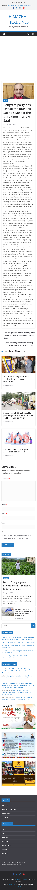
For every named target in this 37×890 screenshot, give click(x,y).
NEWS (5, 100)
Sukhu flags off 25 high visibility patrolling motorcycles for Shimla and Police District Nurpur (18, 415)
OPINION (6, 578)
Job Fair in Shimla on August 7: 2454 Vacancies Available (16, 450)
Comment (6, 479)
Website (4, 523)
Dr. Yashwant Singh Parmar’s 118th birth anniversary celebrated (16, 379)
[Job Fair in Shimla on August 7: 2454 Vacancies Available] (18, 430)
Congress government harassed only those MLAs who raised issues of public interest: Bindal (19, 335)
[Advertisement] (18, 55)
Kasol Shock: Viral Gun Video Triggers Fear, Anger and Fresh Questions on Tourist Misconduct (17, 671)
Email (4, 514)
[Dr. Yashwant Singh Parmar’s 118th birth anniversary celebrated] (18, 357)
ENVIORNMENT (6, 845)
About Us (4, 806)
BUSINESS (5, 841)
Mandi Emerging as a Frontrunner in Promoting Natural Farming (17, 586)
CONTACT (5, 853)
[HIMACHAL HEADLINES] (4, 34)
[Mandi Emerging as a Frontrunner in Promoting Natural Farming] (18, 566)
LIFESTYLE (5, 837)
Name (4, 505)
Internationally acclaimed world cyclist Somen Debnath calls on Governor (19, 6)
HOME (4, 829)
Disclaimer (5, 817)
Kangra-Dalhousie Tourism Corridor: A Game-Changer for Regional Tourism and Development (17, 678)
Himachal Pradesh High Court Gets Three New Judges (18, 642)
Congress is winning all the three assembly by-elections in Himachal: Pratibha (18, 344)
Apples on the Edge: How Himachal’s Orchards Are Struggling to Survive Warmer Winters (16, 692)
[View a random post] (33, 34)
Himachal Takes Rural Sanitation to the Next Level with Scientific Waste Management (24, 612)
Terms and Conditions (9, 809)
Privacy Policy (6, 813)
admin (15, 124)
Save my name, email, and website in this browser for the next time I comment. (16, 537)
